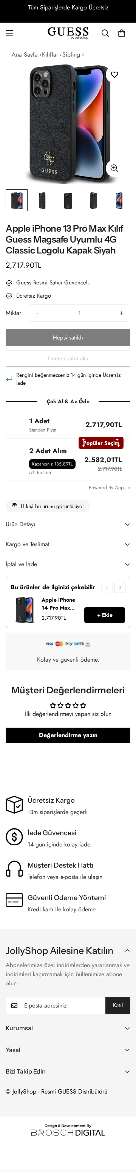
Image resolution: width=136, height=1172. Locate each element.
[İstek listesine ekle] (114, 74)
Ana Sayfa (25, 54)
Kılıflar (50, 54)
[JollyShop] (68, 33)
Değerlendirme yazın (68, 735)
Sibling (71, 54)
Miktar (13, 313)
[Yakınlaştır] (114, 168)
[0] (121, 33)
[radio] (68, 425)
